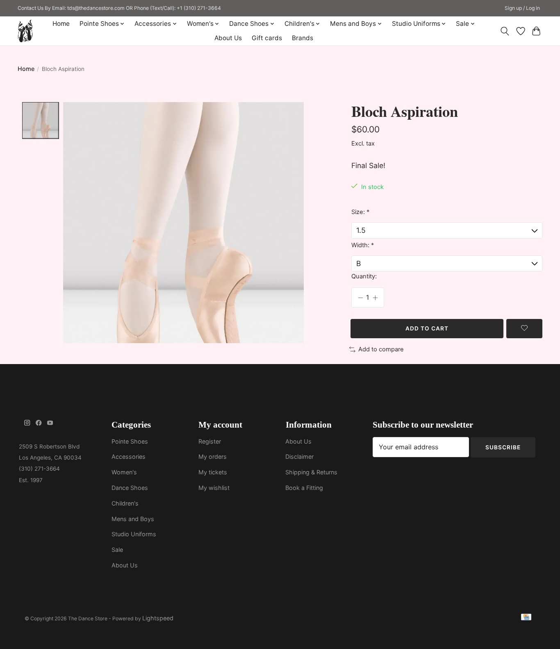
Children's (125, 503)
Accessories (129, 456)
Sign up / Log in (522, 8)
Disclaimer (299, 456)
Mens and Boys (133, 518)
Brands (302, 38)
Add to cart (426, 328)
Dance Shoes (130, 487)
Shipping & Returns (311, 472)
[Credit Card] (526, 618)
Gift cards (267, 38)
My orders (212, 456)
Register (209, 441)
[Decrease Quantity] (360, 297)
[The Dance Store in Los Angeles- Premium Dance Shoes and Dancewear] (25, 31)
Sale (117, 549)
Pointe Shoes (130, 441)
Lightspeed (157, 618)
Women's (124, 472)
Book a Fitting (304, 487)
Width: (362, 245)
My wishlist (214, 487)
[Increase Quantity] (375, 297)
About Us (228, 38)
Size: (360, 212)
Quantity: (364, 276)
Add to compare (381, 349)
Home (61, 23)
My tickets (212, 472)
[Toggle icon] (505, 31)
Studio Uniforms (134, 534)
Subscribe (503, 447)
